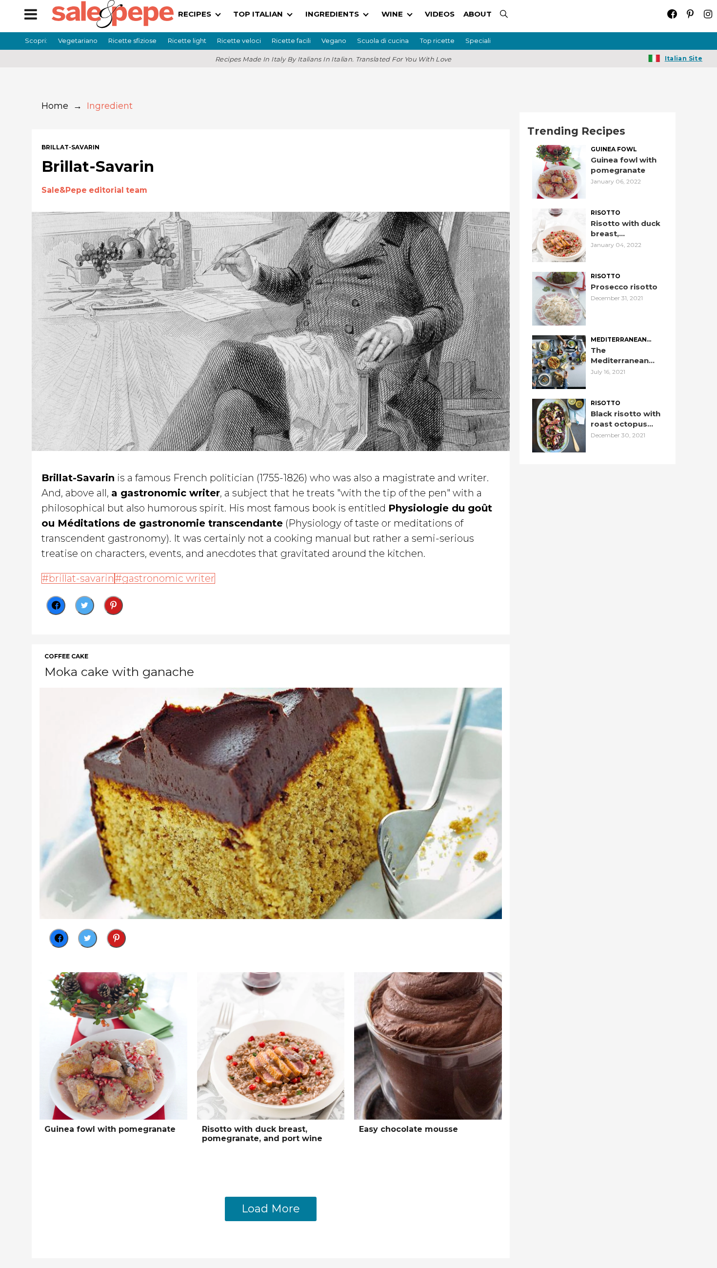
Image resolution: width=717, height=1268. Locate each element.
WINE (392, 14)
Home (54, 106)
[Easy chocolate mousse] (428, 1045)
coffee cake (66, 656)
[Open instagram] (708, 14)
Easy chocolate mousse (408, 1129)
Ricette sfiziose (132, 40)
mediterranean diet (619, 340)
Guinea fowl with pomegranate (110, 1129)
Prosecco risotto (624, 286)
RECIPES (194, 14)
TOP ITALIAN (258, 14)
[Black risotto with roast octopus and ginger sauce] (559, 425)
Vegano (333, 40)
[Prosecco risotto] (559, 298)
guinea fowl (614, 149)
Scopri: (36, 40)
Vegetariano (78, 40)
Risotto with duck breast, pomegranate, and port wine (262, 1134)
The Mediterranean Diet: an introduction (620, 356)
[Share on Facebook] (55, 605)
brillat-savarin (70, 147)
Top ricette (437, 40)
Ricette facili (291, 40)
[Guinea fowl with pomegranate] (113, 1045)
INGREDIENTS (332, 14)
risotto (605, 212)
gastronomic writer (168, 578)
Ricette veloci (239, 40)
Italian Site (683, 58)
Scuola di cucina (383, 40)
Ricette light (187, 40)
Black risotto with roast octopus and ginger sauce (625, 419)
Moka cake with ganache (119, 671)
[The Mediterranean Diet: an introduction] (559, 361)
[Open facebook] (672, 14)
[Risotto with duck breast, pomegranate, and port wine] (271, 1045)
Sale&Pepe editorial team (94, 190)
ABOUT (477, 14)
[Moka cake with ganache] (271, 802)
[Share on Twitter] (84, 605)
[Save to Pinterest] (113, 605)
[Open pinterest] (690, 14)
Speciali (478, 40)
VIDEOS (440, 14)
